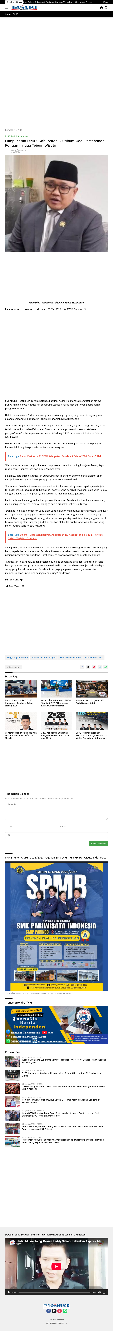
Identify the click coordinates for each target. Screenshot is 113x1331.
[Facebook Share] (82, 667)
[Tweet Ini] (88, 667)
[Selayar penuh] (104, 1292)
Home (53, 1319)
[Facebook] (48, 1311)
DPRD (7, 136)
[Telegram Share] (100, 667)
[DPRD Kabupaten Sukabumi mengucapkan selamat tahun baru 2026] (57, 721)
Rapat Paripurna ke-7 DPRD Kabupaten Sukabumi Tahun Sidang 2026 (19, 703)
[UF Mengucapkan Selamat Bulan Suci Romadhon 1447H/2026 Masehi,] (21, 721)
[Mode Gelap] (101, 7)
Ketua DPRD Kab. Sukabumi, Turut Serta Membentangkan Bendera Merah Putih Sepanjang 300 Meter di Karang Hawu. (60, 1114)
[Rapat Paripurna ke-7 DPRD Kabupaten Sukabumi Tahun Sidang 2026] (21, 689)
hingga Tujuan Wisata (17, 657)
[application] (56, 1266)
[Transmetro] (24, 7)
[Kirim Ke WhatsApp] (105, 667)
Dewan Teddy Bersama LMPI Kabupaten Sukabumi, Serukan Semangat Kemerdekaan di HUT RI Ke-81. (64, 1087)
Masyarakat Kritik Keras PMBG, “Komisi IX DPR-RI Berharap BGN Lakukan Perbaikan (56, 703)
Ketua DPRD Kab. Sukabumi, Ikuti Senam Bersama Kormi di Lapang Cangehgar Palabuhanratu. (61, 1101)
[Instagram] (59, 1311)
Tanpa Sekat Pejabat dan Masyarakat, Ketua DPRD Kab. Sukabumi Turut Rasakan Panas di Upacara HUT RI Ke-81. (62, 1127)
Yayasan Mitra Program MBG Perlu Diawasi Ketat (90, 701)
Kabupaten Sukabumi (70, 657)
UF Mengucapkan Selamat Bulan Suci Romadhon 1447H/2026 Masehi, (21, 735)
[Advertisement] (56, 50)
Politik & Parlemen (20, 136)
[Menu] (7, 7)
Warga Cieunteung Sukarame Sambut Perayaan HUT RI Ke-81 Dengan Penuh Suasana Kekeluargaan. (64, 1061)
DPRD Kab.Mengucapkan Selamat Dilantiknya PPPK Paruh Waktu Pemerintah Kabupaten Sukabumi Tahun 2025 (91, 736)
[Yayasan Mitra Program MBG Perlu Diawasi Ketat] (92, 689)
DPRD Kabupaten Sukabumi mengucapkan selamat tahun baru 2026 (55, 735)
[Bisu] (99, 1292)
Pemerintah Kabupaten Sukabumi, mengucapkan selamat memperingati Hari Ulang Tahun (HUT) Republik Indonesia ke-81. (63, 1141)
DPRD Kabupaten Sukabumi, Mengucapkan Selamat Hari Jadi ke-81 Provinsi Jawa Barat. (62, 1074)
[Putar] (9, 1292)
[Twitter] (54, 1311)
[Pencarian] (106, 7)
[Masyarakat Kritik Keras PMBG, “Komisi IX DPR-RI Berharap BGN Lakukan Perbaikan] (57, 689)
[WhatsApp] (65, 1311)
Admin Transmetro (18, 150)
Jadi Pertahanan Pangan (44, 657)
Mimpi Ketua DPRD (94, 657)
